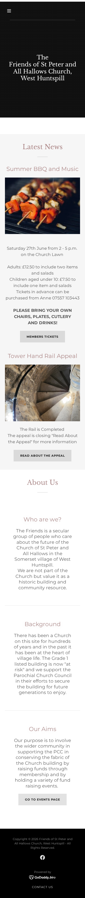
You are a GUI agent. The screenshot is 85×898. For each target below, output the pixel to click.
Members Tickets (42, 337)
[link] (42, 857)
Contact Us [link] (42, 887)
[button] (13, 11)
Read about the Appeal (42, 455)
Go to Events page (42, 799)
